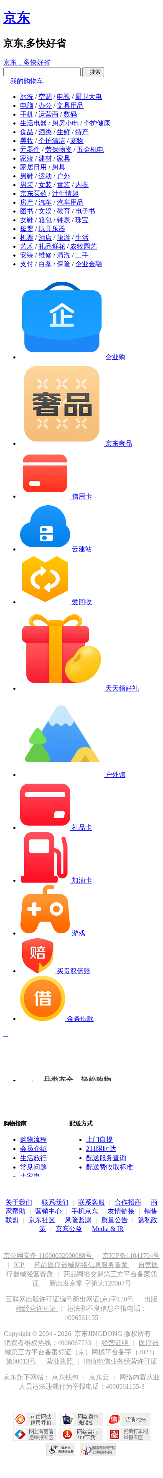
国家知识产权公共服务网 (98, 1449)
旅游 (63, 237)
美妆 (26, 140)
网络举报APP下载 (81, 1434)
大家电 (30, 1176)
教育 (63, 211)
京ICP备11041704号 (131, 1255)
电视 (63, 96)
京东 (16, 17)
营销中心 (48, 1211)
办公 (45, 105)
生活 (82, 237)
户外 (63, 175)
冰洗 (26, 96)
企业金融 (88, 264)
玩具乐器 (51, 228)
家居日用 (33, 167)
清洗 (63, 255)
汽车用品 (70, 202)
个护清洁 (51, 140)
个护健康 (97, 123)
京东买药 (33, 193)
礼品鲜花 (51, 246)
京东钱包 (66, 1377)
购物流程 (33, 1139)
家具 (63, 158)
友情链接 (121, 1211)
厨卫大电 (88, 96)
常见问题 (33, 1167)
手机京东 (84, 1211)
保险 (63, 264)
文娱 (45, 211)
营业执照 (60, 1361)
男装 (26, 184)
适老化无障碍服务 (61, 1449)
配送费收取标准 (109, 1167)
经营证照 (116, 1342)
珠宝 (82, 219)
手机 (26, 114)
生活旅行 (33, 1157)
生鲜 (63, 131)
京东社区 (41, 1219)
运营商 (48, 114)
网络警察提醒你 (81, 1419)
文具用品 (70, 105)
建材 (45, 158)
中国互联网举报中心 (34, 1434)
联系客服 (91, 1202)
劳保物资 (58, 149)
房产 (26, 202)
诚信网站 (128, 1419)
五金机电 (90, 149)
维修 (45, 255)
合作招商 (128, 1202)
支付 (26, 264)
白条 (45, 264)
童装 (63, 184)
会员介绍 (33, 1148)
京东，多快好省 (26, 62)
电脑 (26, 105)
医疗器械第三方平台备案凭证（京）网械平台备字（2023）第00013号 (82, 1352)
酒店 (45, 237)
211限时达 (101, 1148)
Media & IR (108, 1228)
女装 (45, 184)
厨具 (58, 167)
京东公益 (69, 1228)
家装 (26, 158)
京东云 (100, 1377)
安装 (26, 255)
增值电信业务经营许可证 (120, 1361)
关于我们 (18, 1202)
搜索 (93, 72)
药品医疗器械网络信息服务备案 (82, 1264)
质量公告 (114, 1219)
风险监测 (78, 1219)
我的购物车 (26, 81)
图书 (26, 211)
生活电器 (33, 123)
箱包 (45, 219)
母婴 (26, 228)
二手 (82, 255)
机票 (26, 237)
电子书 (85, 211)
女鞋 (26, 219)
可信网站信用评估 (34, 1419)
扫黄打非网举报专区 (128, 1434)
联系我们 (55, 1202)
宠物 (77, 140)
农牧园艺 (83, 246)
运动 (45, 175)
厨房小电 (65, 123)
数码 (70, 114)
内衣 (82, 184)
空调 (45, 96)
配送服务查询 (106, 1157)
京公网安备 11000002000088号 (48, 1255)
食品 (26, 131)
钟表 (63, 219)
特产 (82, 131)
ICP (19, 1264)
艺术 (26, 246)
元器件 (30, 149)
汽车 (45, 202)
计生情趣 (65, 193)
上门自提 (99, 1139)
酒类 (45, 131)
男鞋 (26, 175)
